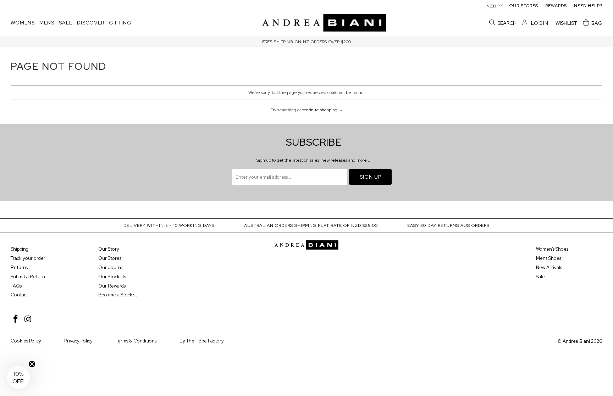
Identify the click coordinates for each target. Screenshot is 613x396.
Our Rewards (112, 286)
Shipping (19, 249)
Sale (540, 277)
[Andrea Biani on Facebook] (16, 319)
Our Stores (109, 258)
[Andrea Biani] (324, 23)
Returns (19, 267)
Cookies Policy (26, 341)
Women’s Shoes (552, 249)
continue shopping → (322, 110)
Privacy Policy (78, 341)
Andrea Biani (576, 341)
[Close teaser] (31, 364)
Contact (19, 295)
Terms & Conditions (136, 341)
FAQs (16, 286)
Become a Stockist (117, 295)
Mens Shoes (548, 258)
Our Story (108, 249)
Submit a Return (28, 277)
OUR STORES (523, 6)
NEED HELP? (588, 6)
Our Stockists (112, 277)
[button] (23, 23)
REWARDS (556, 6)
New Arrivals (549, 267)
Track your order (28, 258)
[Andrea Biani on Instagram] (28, 319)
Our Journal (111, 267)
